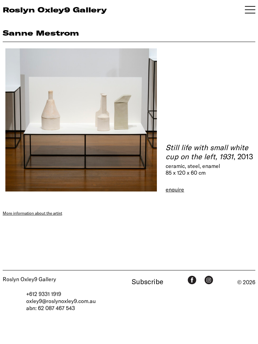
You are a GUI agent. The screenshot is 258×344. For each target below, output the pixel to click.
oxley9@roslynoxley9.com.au (61, 301)
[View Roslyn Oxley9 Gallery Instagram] (209, 280)
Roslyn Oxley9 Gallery (29, 279)
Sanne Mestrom (41, 33)
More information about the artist (32, 213)
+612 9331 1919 (43, 294)
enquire (175, 189)
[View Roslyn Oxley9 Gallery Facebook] (192, 280)
